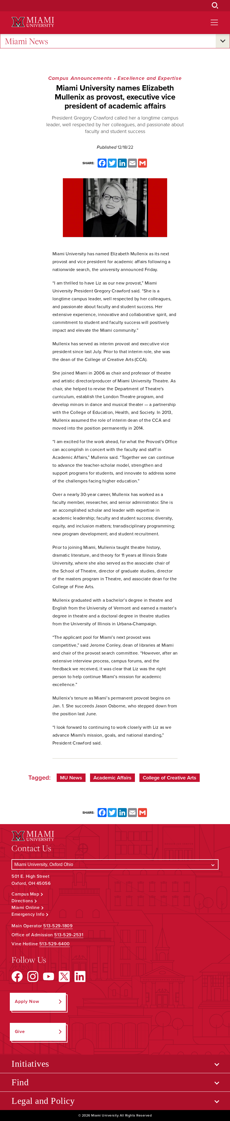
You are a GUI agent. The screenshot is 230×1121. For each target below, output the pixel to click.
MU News (71, 778)
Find (20, 1082)
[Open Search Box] (215, 5)
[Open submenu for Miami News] (223, 41)
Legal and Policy (43, 1101)
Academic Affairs (112, 778)
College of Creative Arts (169, 778)
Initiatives (30, 1064)
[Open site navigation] (214, 22)
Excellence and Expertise (150, 78)
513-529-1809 (58, 926)
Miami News (26, 41)
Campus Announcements (80, 78)
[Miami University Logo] (33, 22)
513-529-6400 (54, 944)
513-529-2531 (68, 935)
